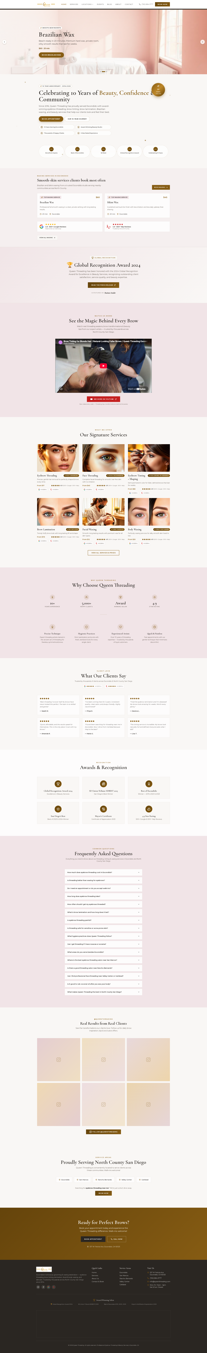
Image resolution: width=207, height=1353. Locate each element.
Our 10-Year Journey (77, 119)
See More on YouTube (104, 399)
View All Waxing (46, 237)
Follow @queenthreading (105, 1132)
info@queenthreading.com (160, 1282)
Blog (109, 4)
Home (63, 4)
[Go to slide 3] (106, 71)
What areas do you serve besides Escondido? (85, 952)
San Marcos (124, 1276)
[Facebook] (43, 1287)
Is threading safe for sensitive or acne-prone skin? (87, 928)
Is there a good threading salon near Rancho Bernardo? (89, 968)
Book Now (162, 4)
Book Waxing (159, 187)
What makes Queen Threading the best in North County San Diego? (94, 992)
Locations (87, 4)
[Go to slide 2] (104, 71)
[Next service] (202, 42)
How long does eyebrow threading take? (83, 896)
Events (100, 4)
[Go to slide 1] (102, 71)
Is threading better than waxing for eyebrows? (86, 880)
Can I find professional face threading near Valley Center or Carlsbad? (95, 976)
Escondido (123, 1272)
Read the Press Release (102, 285)
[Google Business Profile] (48, 1287)
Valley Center (124, 1282)
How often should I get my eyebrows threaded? (86, 904)
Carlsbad (123, 1285)
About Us (95, 1279)
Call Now (117, 1239)
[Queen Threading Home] (46, 4)
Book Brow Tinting (51, 58)
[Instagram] (38, 1287)
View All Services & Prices (103, 553)
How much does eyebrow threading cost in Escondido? (89, 872)
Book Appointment (51, 119)
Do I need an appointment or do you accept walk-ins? (89, 888)
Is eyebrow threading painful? (79, 920)
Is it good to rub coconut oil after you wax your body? (89, 984)
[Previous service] (4, 42)
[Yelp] (54, 1287)
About (118, 4)
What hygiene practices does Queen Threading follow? (89, 936)
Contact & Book (98, 1282)
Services (74, 4)
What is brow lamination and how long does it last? (88, 912)
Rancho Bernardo (126, 1279)
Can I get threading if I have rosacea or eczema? (86, 944)
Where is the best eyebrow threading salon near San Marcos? (92, 960)
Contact (129, 4)
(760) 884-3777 (147, 4)
